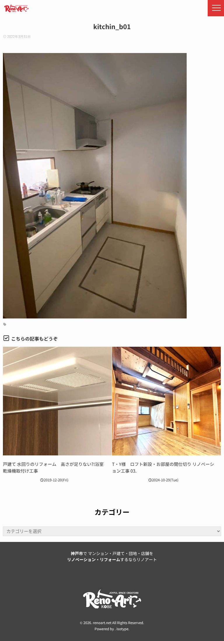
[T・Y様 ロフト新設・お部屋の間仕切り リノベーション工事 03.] (166, 401)
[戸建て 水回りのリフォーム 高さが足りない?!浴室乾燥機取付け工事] (57, 401)
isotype (122, 629)
